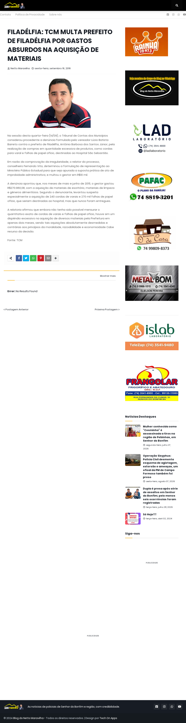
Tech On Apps (108, 718)
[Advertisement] (152, 590)
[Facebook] (19, 258)
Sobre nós (55, 14)
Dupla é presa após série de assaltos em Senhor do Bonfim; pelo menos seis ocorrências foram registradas (160, 496)
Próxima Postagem (106, 309)
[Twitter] (26, 258)
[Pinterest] (40, 258)
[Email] (48, 258)
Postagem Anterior (17, 309)
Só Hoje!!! (149, 514)
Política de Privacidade (30, 14)
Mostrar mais (108, 276)
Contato (5, 14)
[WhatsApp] (33, 258)
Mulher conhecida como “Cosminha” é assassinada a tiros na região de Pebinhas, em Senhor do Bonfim (160, 433)
